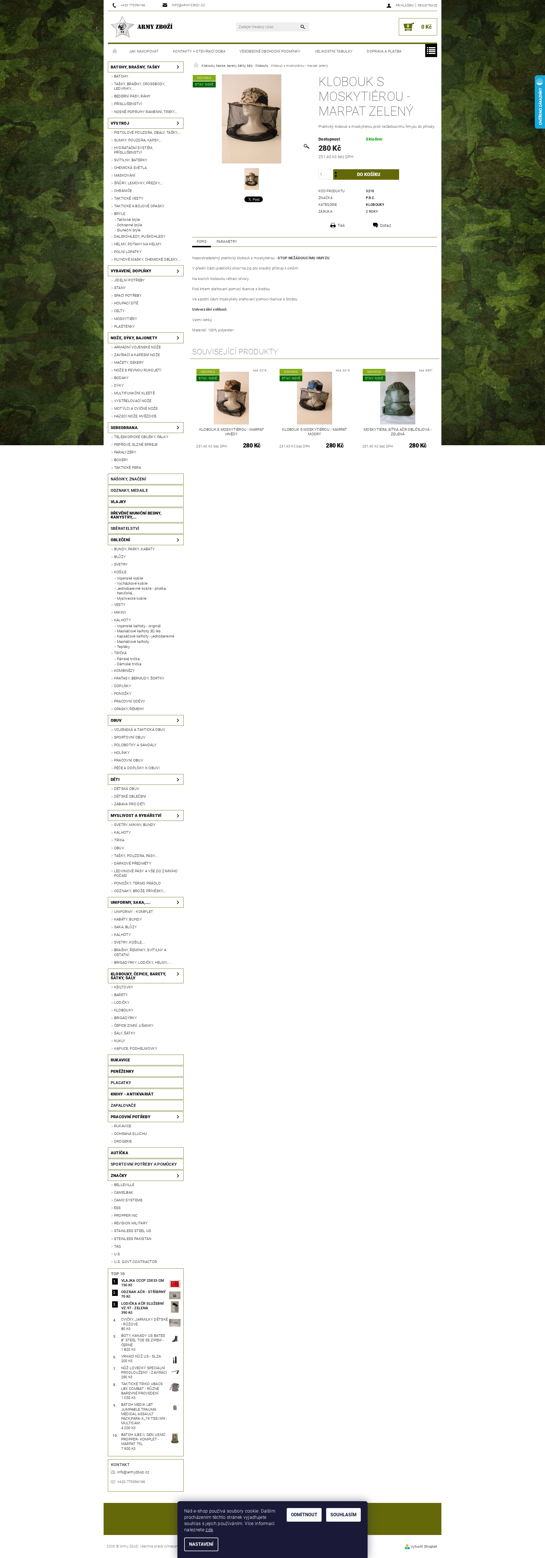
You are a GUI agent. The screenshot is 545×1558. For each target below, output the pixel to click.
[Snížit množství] (335, 177)
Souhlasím (343, 1514)
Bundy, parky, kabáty (134, 549)
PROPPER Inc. (126, 1215)
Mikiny (120, 612)
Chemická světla (130, 168)
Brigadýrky (125, 1018)
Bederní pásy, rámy (132, 96)
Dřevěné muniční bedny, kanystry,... (136, 515)
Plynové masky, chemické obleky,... (147, 259)
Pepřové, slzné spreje (136, 444)
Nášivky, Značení (128, 479)
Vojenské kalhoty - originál (139, 626)
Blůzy (120, 557)
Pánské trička (128, 659)
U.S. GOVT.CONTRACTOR (135, 1262)
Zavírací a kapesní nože (137, 355)
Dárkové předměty (132, 863)
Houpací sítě (126, 303)
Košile (120, 572)
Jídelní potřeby (129, 280)
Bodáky (121, 378)
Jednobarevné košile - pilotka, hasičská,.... (142, 590)
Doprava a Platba (384, 51)
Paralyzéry (125, 452)
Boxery (121, 460)
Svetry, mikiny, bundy (135, 825)
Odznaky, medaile (129, 490)
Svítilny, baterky (130, 160)
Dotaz (385, 225)
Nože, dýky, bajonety (134, 338)
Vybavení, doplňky (131, 271)
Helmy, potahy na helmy (138, 244)
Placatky (121, 1082)
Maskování (124, 175)
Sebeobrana (124, 427)
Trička (120, 653)
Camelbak (123, 1192)
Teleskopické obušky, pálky (141, 437)
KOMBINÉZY (124, 670)
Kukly (119, 1041)
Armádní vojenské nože (137, 347)
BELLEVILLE (124, 1185)
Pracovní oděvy (129, 701)
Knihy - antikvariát (132, 1094)
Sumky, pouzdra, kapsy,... (138, 140)
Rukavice (120, 1060)
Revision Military (131, 1223)
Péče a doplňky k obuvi (137, 768)
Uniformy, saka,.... (130, 902)
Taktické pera (127, 467)
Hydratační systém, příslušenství (133, 150)
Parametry (227, 242)
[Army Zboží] (141, 27)
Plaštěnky (124, 326)
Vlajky (118, 501)
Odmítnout (304, 1514)
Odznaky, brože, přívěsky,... (140, 891)
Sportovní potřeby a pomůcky (144, 1164)
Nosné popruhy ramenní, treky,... (146, 112)
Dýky (119, 385)
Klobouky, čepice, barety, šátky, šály (138, 976)
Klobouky (124, 1010)
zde (209, 1529)
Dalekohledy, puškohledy (139, 236)
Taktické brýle (128, 220)
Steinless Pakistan (133, 1239)
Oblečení (120, 540)
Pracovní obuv (128, 760)
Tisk (341, 225)
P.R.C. (370, 198)
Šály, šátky (125, 1033)
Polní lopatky (128, 252)
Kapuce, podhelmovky (135, 1048)
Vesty (120, 605)
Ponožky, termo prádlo (137, 883)
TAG (117, 1246)
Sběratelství (125, 528)
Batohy (121, 76)
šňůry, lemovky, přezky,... (138, 183)
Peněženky (122, 1071)
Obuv (116, 720)
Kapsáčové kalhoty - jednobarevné (145, 636)
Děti (115, 779)
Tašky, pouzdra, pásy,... (136, 856)
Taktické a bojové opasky (139, 206)
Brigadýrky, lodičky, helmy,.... (142, 962)
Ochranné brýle (129, 225)
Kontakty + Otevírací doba (199, 51)
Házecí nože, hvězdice (135, 416)
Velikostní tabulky (334, 51)
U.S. (117, 1254)
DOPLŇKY (122, 686)
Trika (119, 840)
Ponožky (122, 693)
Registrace (427, 5)
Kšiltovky (123, 987)
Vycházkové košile (132, 583)
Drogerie (123, 1141)
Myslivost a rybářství (136, 815)
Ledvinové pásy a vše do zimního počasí (146, 873)
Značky (119, 1175)
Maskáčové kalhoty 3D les (139, 631)
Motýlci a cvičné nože (136, 408)
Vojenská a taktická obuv (139, 729)
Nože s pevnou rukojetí (137, 370)
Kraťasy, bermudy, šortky (139, 678)
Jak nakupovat (144, 51)
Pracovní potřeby (130, 1116)
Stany (120, 288)
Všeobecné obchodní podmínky (270, 51)
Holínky (122, 752)
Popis (201, 242)
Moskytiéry (125, 319)
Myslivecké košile (131, 598)
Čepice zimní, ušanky (134, 1025)
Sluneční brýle (129, 230)
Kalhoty (122, 620)
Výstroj (120, 123)
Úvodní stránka (115, 51)
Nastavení (201, 1544)
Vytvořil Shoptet (424, 1546)
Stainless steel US (132, 1231)
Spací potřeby (128, 295)
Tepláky (123, 647)
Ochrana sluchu (130, 1134)
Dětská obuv (126, 789)
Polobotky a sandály (135, 745)
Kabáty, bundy (128, 919)
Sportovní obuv (129, 737)
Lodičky (121, 1002)
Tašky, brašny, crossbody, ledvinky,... (139, 86)
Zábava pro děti (129, 804)
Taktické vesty (128, 198)
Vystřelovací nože (132, 401)
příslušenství (128, 104)
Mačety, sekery (129, 362)
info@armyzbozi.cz (133, 1472)
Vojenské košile (130, 578)
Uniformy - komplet (133, 911)
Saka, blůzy (125, 927)
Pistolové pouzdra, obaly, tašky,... (147, 132)
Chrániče (123, 191)
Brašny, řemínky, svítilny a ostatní (140, 952)
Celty (119, 311)
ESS (117, 1208)
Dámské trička (129, 664)
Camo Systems (128, 1200)
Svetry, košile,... (129, 942)
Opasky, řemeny (129, 709)
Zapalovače (123, 1105)
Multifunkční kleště (134, 393)
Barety (121, 995)
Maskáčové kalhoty (133, 641)
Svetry (121, 564)
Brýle (119, 214)
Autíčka (119, 1153)
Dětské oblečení (130, 796)
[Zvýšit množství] (335, 172)
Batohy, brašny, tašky (135, 67)
